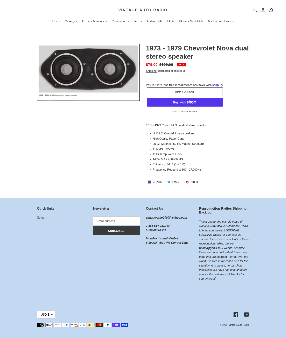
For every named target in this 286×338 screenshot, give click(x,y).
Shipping (151, 70)
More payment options (184, 111)
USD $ (45, 314)
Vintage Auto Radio (143, 10)
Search (41, 217)
